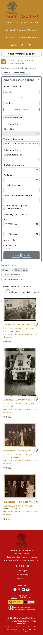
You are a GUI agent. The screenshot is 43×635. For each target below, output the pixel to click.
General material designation (17, 195)
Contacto (10, 37)
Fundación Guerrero (28, 37)
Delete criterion (21, 109)
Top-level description (13, 139)
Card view (9, 270)
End (5, 229)
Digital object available (14, 165)
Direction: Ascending (12, 279)
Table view (22, 270)
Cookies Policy (21, 574)
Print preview (10, 265)
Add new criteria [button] (13, 118)
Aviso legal (21, 571)
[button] (23, 45)
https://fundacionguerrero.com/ (21, 557)
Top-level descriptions (16, 205)
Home (9, 22)
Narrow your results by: (21, 53)
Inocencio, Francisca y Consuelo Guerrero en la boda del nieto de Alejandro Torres (18, 450)
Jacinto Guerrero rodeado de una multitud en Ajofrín (18, 324)
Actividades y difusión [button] (25, 22)
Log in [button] (14, 45)
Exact (9, 248)
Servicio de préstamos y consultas (21, 30)
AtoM (36, 627)
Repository (8, 129)
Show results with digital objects (25, 292)
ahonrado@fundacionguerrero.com (21, 560)
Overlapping (12, 245)
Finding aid (8, 175)
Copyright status (11, 185)
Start (5, 219)
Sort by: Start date (10, 275)
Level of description (12, 155)
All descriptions (13, 208)
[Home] (20, 9)
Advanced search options (18, 79)
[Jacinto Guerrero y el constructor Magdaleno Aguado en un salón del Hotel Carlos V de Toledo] (18, 399)
